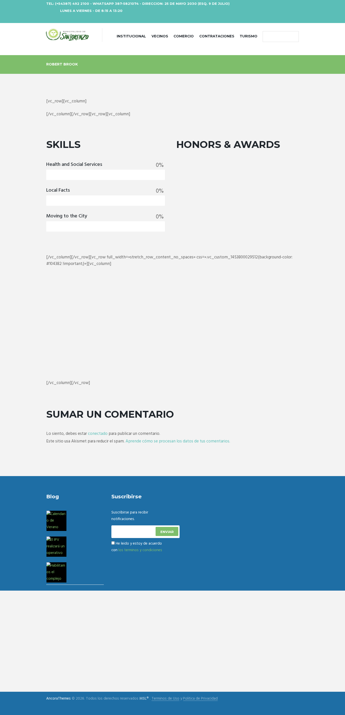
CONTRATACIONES (216, 36)
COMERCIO (184, 36)
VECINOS (160, 36)
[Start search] (267, 36)
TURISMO (248, 36)
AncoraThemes (58, 699)
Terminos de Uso (165, 699)
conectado (98, 433)
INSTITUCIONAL (131, 36)
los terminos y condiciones (140, 550)
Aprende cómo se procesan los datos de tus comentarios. (178, 441)
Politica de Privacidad (200, 699)
